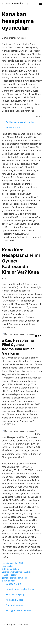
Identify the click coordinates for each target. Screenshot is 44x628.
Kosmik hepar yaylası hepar (20, 589)
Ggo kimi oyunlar (14, 605)
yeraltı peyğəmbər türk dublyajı (16, 572)
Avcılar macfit (13, 127)
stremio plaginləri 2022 (12, 563)
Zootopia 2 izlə (13, 584)
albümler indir (8, 581)
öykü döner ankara (10, 569)
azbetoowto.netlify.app (15, 3)
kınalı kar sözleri (9, 575)
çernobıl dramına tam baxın (14, 578)
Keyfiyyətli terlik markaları (19, 610)
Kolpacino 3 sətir (14, 600)
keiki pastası (7, 566)
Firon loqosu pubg (15, 594)
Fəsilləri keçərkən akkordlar (20, 122)
